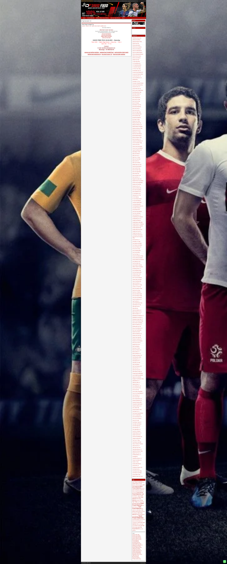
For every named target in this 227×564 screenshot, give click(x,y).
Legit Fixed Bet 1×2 (136, 301)
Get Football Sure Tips (136, 261)
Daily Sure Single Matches (115, 17)
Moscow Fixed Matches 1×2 (137, 328)
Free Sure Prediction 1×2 (137, 246)
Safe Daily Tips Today (136, 362)
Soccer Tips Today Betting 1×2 (138, 393)
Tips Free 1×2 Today (136, 440)
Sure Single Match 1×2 (136, 429)
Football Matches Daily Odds (138, 222)
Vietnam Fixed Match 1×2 (137, 460)
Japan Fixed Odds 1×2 (136, 283)
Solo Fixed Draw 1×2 (136, 395)
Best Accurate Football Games (138, 90)
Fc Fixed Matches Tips (137, 193)
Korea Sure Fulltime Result (137, 293)
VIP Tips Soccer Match (136, 535)
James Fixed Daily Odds (137, 281)
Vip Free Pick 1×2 (136, 465)
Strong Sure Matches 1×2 (137, 405)
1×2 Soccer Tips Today (137, 68)
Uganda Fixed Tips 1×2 (137, 452)
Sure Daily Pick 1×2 (136, 411)
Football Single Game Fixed (137, 229)
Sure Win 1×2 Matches (136, 431)
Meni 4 (123, 17)
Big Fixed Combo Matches (106, 35)
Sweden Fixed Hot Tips (137, 434)
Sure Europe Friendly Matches (138, 413)
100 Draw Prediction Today (137, 41)
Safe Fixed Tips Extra (136, 369)
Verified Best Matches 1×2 (137, 458)
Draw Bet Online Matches (137, 166)
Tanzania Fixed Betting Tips (137, 436)
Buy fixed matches (135, 556)
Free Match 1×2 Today (136, 241)
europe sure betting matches (92, 52)
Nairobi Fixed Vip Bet (136, 331)
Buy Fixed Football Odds (136, 553)
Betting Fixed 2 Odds (136, 121)
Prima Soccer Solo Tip (136, 342)
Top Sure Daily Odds (135, 534)
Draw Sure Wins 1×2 (136, 177)
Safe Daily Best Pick (136, 360)
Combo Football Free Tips (136, 538)
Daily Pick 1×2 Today (136, 157)
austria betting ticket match (121, 52)
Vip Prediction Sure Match (137, 472)
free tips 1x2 (138, 500)
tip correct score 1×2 (107, 54)
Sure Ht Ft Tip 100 (136, 420)
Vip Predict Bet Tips (136, 469)
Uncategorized (135, 456)
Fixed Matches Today (136, 495)
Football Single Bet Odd (137, 227)
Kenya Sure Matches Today (137, 288)
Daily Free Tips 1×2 (136, 155)
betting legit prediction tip (94, 54)
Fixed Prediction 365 (136, 209)
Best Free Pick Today (136, 99)
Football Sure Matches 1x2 (137, 550)
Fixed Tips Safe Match (136, 213)
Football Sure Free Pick (137, 231)
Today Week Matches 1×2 (137, 449)
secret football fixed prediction (138, 375)
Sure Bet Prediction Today (137, 409)
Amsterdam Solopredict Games (138, 83)
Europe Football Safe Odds (137, 547)
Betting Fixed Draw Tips (137, 122)
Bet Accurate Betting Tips (137, 113)
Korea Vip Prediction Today (137, 295)
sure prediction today (136, 525)
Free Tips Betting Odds (137, 250)
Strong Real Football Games (137, 404)
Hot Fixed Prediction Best (137, 272)
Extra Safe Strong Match (137, 189)
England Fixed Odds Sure (137, 178)
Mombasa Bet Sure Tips (137, 326)
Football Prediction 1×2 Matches (138, 224)
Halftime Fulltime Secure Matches (102, 17)
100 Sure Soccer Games (137, 56)
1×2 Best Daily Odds (136, 61)
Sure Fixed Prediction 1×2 (137, 416)
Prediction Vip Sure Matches (137, 340)
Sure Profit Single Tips (136, 425)
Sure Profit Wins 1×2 (136, 427)
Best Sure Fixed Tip (136, 108)
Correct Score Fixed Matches (138, 148)
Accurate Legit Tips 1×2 (137, 75)
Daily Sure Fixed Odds (106, 37)
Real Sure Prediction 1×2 (137, 349)
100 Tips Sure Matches (137, 57)
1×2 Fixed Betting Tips (136, 63)
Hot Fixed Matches (135, 540)
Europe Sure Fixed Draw (137, 184)
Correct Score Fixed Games (137, 146)
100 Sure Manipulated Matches (138, 54)
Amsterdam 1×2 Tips (136, 81)
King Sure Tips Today (136, 290)
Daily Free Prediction (136, 153)
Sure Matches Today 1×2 (137, 422)
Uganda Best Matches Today (138, 451)
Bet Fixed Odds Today (136, 115)
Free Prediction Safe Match (137, 245)
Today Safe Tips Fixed (136, 447)
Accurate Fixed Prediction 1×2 (138, 72)
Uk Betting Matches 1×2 (137, 454)
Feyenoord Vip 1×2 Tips (137, 195)
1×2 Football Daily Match (137, 65)
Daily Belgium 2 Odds (136, 151)
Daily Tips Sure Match (136, 162)
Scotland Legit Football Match (138, 373)
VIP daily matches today (136, 558)
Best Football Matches (136, 97)
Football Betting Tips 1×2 (137, 218)
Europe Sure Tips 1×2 (136, 186)
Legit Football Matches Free (137, 302)
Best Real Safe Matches (137, 106)
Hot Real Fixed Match (136, 275)
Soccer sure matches (136, 557)
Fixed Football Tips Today (136, 543)
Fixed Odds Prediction (136, 207)
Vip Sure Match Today (136, 474)
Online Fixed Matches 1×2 (137, 333)
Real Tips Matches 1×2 (137, 353)
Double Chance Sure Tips (137, 164)
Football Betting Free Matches (138, 216)
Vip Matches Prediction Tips (137, 467)
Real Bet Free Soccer (136, 344)
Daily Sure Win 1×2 (136, 160)
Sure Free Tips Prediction (137, 418)
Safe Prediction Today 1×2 (137, 371)
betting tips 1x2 (138, 489)
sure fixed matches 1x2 (136, 519)
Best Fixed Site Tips (136, 95)
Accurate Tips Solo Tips (136, 549)
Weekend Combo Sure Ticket (138, 476)
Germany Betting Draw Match (138, 257)
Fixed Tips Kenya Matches (137, 211)
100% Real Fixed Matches (87, 1)
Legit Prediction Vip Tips (137, 304)
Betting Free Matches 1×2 (137, 124)
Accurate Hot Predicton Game (138, 74)
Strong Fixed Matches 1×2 (137, 400)
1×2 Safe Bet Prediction (137, 66)
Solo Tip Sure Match (136, 396)
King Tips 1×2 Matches (137, 292)
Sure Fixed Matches (138, 517)
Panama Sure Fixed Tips (137, 335)
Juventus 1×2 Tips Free (137, 286)
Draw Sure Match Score (137, 175)
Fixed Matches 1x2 (138, 494)
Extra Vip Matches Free (137, 191)
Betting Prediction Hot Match (137, 126)
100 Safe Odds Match (136, 45)
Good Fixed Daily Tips (136, 263)
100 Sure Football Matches (137, 50)
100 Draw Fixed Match (136, 39)
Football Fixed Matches (137, 220)
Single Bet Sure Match (136, 548)
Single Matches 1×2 (136, 380)
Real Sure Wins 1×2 (136, 351)
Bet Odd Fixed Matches (137, 117)
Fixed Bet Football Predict (137, 202)
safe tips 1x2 (140, 511)
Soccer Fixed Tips (136, 389)
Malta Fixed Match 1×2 (137, 313)
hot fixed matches (136, 503)
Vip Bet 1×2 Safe (136, 461)
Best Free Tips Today (136, 101)
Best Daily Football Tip (88, 24)
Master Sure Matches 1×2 (137, 324)
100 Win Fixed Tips (136, 59)
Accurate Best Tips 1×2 (137, 70)
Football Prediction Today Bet (138, 225)
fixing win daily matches (119, 54)
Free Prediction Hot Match (137, 243)
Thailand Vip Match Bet (137, 438)
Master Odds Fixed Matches (137, 322)
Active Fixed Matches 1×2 (137, 77)
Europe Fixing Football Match (138, 182)
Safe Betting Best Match (137, 357)
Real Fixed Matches (136, 346)
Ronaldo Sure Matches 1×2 (137, 355)
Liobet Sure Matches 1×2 (137, 310)
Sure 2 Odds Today (136, 407)
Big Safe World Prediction (137, 135)
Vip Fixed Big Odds (90, 17)
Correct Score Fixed (136, 144)
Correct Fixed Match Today (137, 142)
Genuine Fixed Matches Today (138, 255)
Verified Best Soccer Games (137, 554)
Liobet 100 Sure (135, 308)
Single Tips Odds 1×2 (136, 382)
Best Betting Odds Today (137, 92)
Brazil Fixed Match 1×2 (137, 139)
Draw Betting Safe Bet (136, 542)
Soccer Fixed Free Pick (137, 387)
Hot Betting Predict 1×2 (137, 268)
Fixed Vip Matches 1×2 (137, 215)
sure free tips (140, 522)
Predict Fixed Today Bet (137, 337)
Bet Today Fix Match (136, 119)
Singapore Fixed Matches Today (138, 378)
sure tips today (137, 527)
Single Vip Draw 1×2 (136, 384)
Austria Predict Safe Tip (137, 88)
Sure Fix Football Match (137, 414)
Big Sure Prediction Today (137, 137)
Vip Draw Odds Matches (137, 463)
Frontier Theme (142, 562)
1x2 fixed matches (137, 482)
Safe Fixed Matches (136, 364)
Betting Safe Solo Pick (136, 130)
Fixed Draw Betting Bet (137, 204)
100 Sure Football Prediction (137, 52)
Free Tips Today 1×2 (136, 254)
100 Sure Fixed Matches (106, 33)
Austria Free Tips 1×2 (136, 86)
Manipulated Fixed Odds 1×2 (137, 317)
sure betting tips (135, 516)
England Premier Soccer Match (138, 180)
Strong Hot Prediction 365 (137, 402)
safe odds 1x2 (139, 510)
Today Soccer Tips (135, 555)
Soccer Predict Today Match (137, 391)
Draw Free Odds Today (136, 169)
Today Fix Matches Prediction (138, 443)
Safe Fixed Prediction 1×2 (137, 366)
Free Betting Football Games (137, 234)
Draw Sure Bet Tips (136, 173)
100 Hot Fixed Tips (136, 43)
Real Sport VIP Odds (136, 348)
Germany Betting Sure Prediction (138, 259)
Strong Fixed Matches (140, 514)
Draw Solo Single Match (137, 171)
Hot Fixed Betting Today (137, 270)
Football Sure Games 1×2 (137, 233)
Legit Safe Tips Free (136, 306)
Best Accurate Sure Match (136, 539)
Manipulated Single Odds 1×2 (138, 319)
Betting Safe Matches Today (137, 128)
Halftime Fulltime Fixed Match (106, 36)
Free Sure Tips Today (136, 248)
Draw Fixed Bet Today (136, 168)
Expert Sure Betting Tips (137, 187)
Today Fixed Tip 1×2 (136, 445)
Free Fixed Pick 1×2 (136, 239)
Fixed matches (140, 492)
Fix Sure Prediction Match (137, 198)
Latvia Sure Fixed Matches (137, 297)
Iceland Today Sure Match (137, 279)
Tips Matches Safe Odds (137, 442)
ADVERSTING (135, 79)
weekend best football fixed (107, 52)
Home (84, 17)
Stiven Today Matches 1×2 (137, 398)
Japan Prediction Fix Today (137, 284)
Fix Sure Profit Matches (137, 200)
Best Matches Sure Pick (137, 104)
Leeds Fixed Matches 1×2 (137, 299)
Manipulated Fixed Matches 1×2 (138, 315)
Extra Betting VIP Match (136, 546)
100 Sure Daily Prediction (136, 536)
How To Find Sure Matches (137, 277)
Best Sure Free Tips (136, 110)
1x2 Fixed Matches (135, 541)
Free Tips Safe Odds (136, 252)
